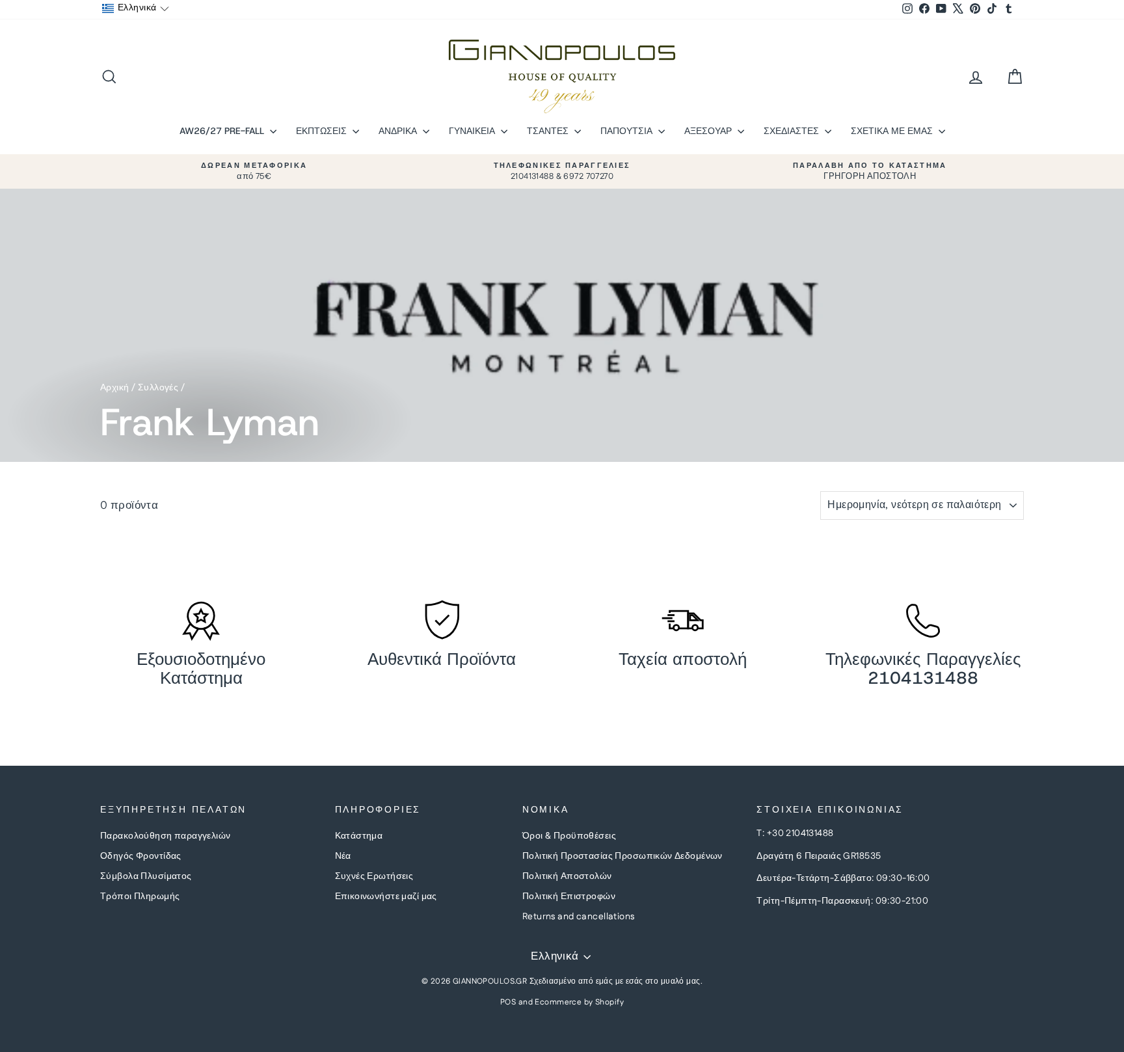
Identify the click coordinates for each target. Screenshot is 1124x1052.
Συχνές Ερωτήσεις (374, 876)
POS (508, 1002)
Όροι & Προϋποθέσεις (569, 836)
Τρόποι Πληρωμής (140, 896)
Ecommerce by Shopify (579, 1002)
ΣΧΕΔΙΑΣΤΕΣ (793, 131)
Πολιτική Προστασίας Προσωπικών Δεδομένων (622, 856)
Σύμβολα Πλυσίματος (146, 876)
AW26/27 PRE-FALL (223, 131)
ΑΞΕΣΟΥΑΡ (709, 131)
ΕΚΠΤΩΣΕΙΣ (322, 131)
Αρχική (114, 387)
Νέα (343, 856)
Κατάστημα (359, 836)
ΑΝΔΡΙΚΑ (399, 131)
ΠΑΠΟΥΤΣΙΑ (627, 131)
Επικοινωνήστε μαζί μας (386, 896)
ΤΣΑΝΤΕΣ (549, 131)
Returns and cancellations (578, 916)
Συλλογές (158, 387)
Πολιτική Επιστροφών (568, 896)
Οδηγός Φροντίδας (140, 856)
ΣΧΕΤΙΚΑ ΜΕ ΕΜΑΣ (893, 131)
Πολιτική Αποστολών (567, 876)
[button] (135, 8)
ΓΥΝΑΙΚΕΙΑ (473, 131)
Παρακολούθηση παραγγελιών (165, 836)
